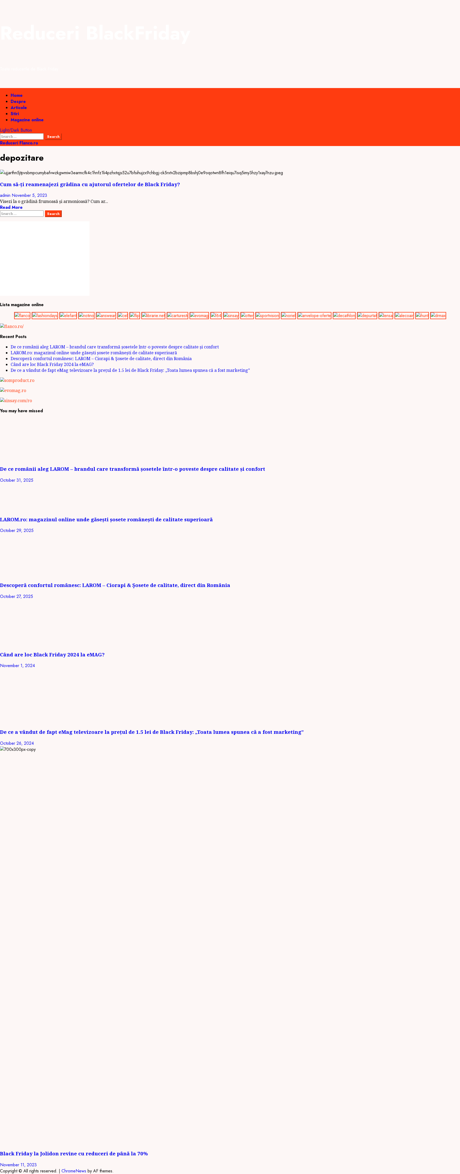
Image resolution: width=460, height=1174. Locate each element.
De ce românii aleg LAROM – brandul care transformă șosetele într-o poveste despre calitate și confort (115, 347)
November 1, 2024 (17, 666)
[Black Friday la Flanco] (22, 316)
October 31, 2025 (16, 480)
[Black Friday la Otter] (247, 316)
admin (6, 195)
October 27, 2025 (16, 596)
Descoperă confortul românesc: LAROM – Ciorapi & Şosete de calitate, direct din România (101, 358)
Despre (18, 101)
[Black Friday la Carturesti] (177, 316)
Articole (19, 108)
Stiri (15, 114)
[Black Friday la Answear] (106, 316)
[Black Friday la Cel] (122, 316)
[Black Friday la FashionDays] (45, 316)
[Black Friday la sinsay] (231, 316)
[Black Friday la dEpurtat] (367, 316)
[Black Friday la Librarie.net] (153, 316)
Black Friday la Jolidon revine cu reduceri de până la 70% (74, 1153)
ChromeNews (73, 1171)
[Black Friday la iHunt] (422, 316)
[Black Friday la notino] (86, 316)
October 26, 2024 (17, 743)
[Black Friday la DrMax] (438, 316)
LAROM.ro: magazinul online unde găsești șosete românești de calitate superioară (94, 353)
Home (17, 95)
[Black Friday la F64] (216, 316)
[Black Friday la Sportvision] (267, 316)
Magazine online (27, 120)
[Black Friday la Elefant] (68, 316)
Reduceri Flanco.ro (19, 143)
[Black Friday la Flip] (134, 316)
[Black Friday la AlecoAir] (404, 316)
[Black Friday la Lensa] (386, 316)
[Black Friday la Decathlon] (344, 316)
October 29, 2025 (17, 530)
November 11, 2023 (18, 1165)
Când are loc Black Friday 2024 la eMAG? (52, 364)
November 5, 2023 (29, 195)
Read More (11, 207)
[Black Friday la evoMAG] (199, 316)
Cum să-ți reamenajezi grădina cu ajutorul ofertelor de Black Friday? (90, 184)
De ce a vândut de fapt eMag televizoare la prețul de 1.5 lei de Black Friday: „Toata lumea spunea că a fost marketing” (130, 370)
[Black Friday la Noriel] (288, 316)
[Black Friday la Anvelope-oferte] (314, 316)
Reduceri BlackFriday (95, 33)
